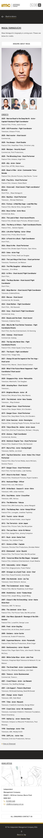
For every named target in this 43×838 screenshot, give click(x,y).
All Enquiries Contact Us (21, 816)
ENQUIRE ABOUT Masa (21, 44)
